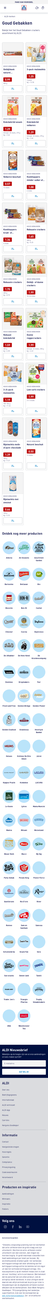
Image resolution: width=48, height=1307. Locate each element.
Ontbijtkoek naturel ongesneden (12, 68)
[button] (5, 8)
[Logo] (24, 7)
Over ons (5, 1089)
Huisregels (6, 1151)
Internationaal (8, 1099)
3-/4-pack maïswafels (12, 389)
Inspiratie (6, 1203)
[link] (12, 68)
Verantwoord (7, 1177)
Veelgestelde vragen (10, 1146)
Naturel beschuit (36, 444)
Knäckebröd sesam (12, 121)
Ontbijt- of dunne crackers (36, 280)
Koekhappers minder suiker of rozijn (36, 175)
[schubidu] (13, 1227)
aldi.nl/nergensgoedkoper (13, 1295)
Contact (5, 1141)
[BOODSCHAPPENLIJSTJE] (43, 7)
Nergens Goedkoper (10, 1125)
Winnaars (6, 1198)
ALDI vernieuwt (8, 1105)
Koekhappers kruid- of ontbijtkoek (12, 228)
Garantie (5, 1157)
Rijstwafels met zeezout (12, 499)
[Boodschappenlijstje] (12, 88)
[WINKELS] (37, 7)
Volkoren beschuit (12, 175)
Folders (5, 1209)
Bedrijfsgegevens (9, 1094)
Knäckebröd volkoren (36, 121)
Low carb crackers (36, 389)
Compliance (7, 1162)
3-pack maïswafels (36, 68)
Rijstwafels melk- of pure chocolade (12, 444)
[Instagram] (5, 1227)
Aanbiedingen (8, 1193)
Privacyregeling (8, 1167)
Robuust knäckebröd (12, 334)
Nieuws (5, 1115)
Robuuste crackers (36, 228)
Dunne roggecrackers (36, 334)
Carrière (5, 1120)
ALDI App (6, 1110)
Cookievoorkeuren (9, 1172)
